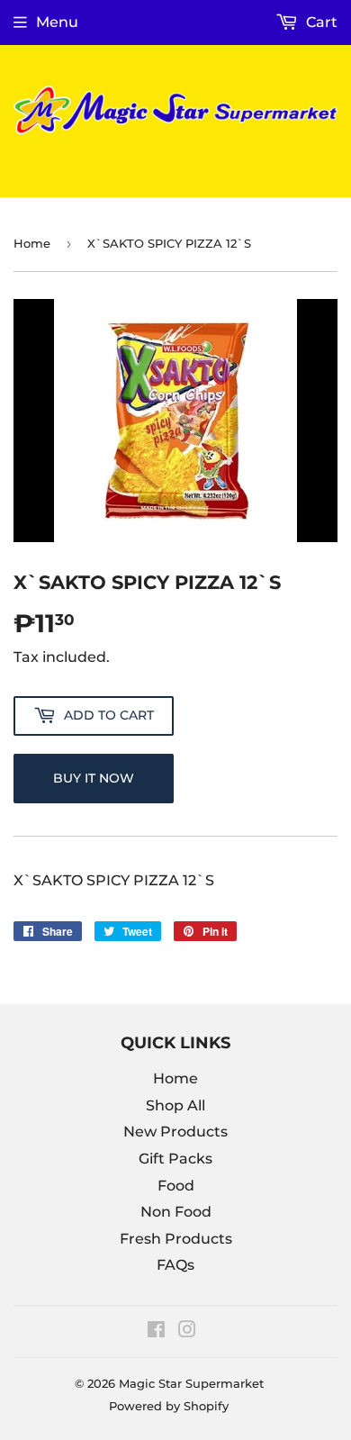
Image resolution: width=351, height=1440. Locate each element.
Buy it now (93, 778)
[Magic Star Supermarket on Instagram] (187, 1331)
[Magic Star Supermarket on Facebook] (156, 1331)
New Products (175, 1131)
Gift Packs (175, 1158)
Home (32, 243)
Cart (320, 22)
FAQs (175, 1264)
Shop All (175, 1105)
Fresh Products (176, 1238)
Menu (57, 22)
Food (176, 1185)
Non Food (176, 1211)
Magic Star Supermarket (191, 1383)
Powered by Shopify (169, 1406)
